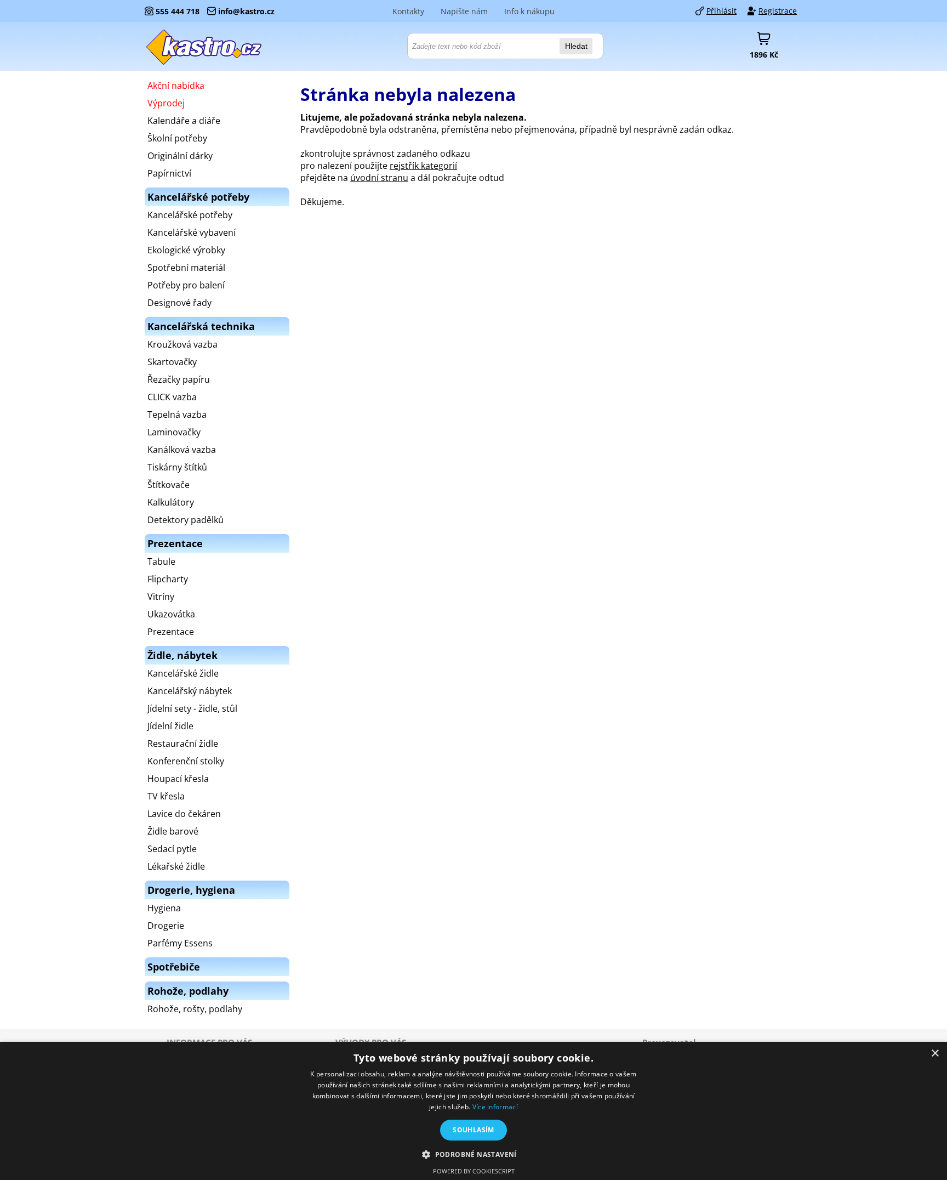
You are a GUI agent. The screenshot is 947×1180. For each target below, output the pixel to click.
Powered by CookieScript (474, 1171)
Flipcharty (167, 579)
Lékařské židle (176, 866)
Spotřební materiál (186, 268)
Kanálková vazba (181, 450)
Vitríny (160, 597)
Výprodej (166, 103)
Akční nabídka (175, 86)
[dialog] (473, 1111)
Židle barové (172, 831)
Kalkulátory (170, 502)
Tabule (161, 561)
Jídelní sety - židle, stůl (192, 708)
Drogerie (165, 926)
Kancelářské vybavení (191, 232)
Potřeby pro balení (186, 285)
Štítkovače (168, 485)
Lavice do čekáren (184, 814)
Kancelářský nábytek (189, 691)
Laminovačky (174, 432)
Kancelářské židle (183, 673)
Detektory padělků (185, 520)
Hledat (576, 46)
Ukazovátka (171, 614)
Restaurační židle (182, 744)
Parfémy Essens (180, 943)
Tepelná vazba (177, 415)
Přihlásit (721, 10)
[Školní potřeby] (204, 46)
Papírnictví (169, 173)
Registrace (777, 10)
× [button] (935, 1053)
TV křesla (166, 796)
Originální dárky (180, 156)
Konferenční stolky (185, 761)
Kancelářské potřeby (189, 215)
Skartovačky (172, 362)
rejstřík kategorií (423, 166)
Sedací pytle (172, 849)
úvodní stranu (379, 178)
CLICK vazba (172, 397)
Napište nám (464, 11)
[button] (473, 1154)
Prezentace (170, 632)
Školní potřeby (177, 138)
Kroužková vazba (182, 344)
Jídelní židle (170, 726)
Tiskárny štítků (177, 467)
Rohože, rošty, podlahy (194, 1009)
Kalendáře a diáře (183, 121)
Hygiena (164, 908)
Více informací (495, 1106)
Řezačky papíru (178, 379)
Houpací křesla (178, 779)
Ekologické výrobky (186, 250)
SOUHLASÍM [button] (473, 1129)
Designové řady (179, 303)
